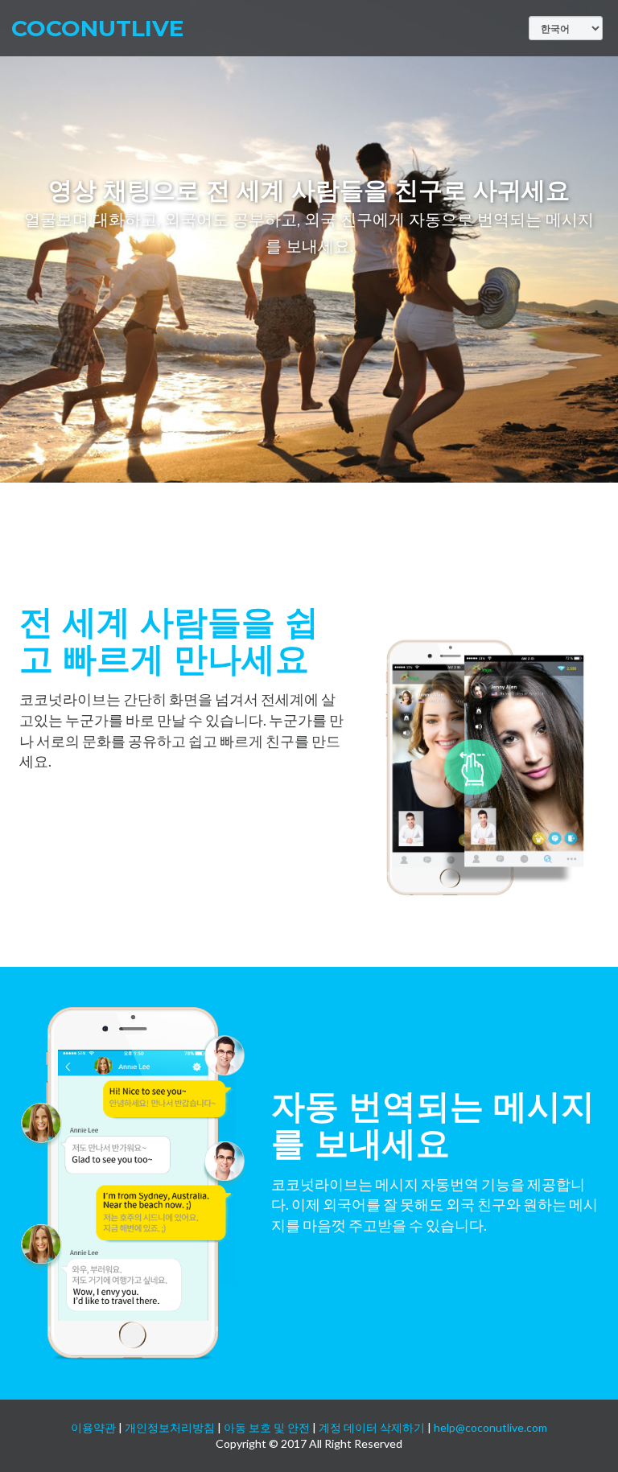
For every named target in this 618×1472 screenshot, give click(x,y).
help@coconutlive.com (490, 1427)
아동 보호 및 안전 (267, 1427)
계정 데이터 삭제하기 (372, 1427)
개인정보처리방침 (170, 1427)
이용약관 (93, 1427)
